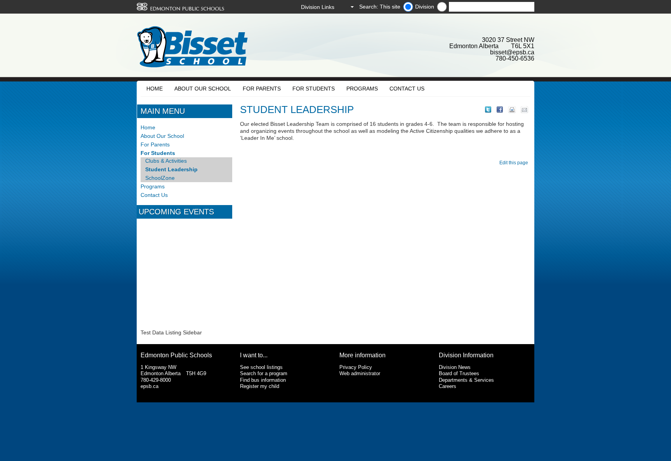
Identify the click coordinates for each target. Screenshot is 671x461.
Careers (447, 386)
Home (154, 88)
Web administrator (359, 373)
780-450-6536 (514, 58)
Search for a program (263, 373)
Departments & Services (466, 380)
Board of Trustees (459, 373)
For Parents (262, 88)
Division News (455, 367)
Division (424, 6)
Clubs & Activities (166, 161)
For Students (313, 88)
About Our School (202, 88)
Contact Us (406, 88)
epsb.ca (149, 386)
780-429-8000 (156, 380)
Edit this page (514, 162)
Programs (362, 88)
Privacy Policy (355, 367)
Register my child (259, 386)
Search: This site (379, 6)
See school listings (261, 367)
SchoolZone (160, 178)
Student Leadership (171, 169)
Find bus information (263, 380)
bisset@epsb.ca (512, 52)
